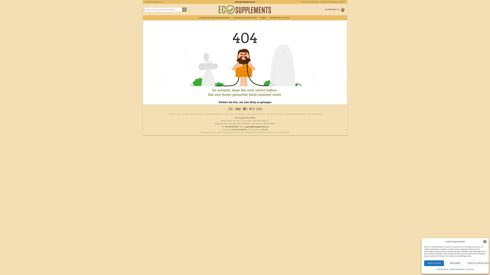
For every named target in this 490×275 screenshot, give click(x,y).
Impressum (470, 269)
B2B (232, 114)
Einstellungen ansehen (477, 263)
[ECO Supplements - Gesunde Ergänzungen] (245, 9)
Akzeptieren (434, 263)
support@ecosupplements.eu (257, 126)
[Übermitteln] (184, 10)
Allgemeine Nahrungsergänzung (214, 18)
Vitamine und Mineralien (244, 18)
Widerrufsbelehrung (213, 114)
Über (226, 114)
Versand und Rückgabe (329, 2)
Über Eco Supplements (310, 2)
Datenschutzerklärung (457, 269)
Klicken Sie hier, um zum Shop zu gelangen (245, 102)
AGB (178, 114)
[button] (485, 241)
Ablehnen (455, 263)
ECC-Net (265, 129)
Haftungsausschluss (255, 114)
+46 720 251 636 (231, 126)
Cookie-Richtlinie (442, 269)
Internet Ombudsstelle (240, 129)
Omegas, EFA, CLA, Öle (279, 18)
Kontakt (342, 2)
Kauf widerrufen (314, 114)
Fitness (263, 18)
